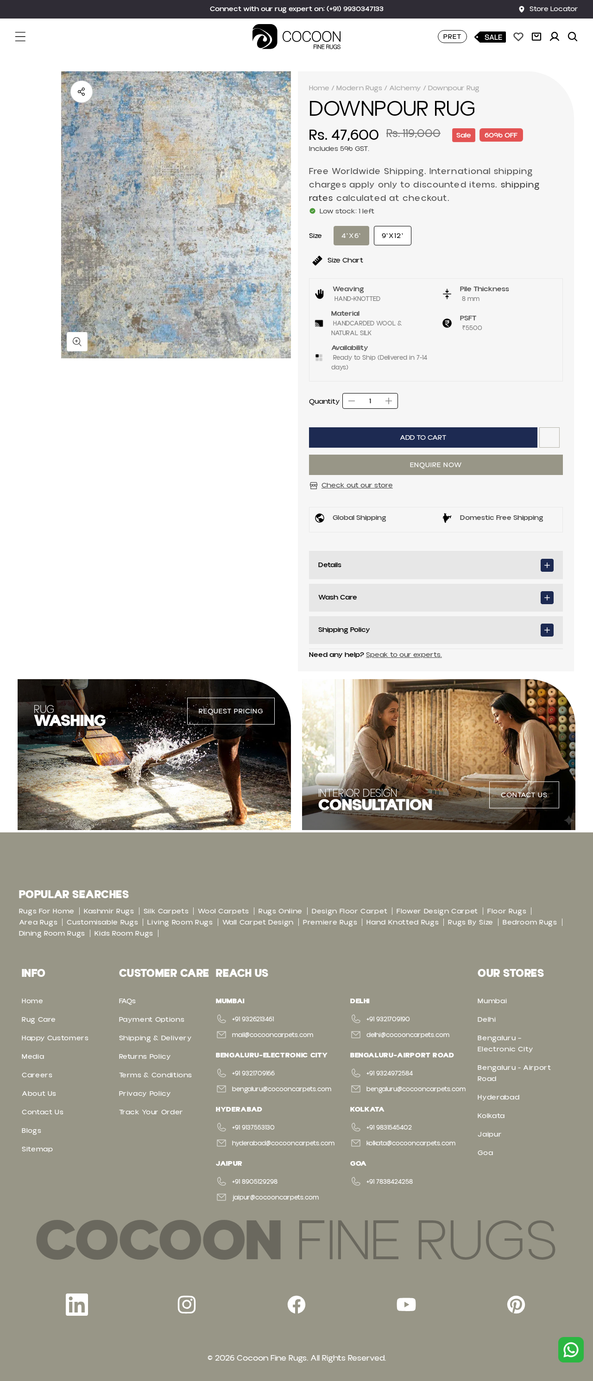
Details (329, 565)
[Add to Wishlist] (549, 437)
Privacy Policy (145, 1093)
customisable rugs (102, 922)
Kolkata (491, 1116)
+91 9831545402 (389, 1127)
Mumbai (492, 1001)
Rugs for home (47, 911)
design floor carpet (349, 911)
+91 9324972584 (389, 1073)
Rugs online (281, 911)
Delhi (487, 1019)
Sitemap (37, 1149)
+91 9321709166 (253, 1073)
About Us (39, 1093)
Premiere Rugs (330, 922)
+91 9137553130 (253, 1127)
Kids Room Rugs (124, 933)
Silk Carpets (166, 911)
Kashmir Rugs (109, 911)
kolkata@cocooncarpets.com (410, 1143)
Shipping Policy (344, 630)
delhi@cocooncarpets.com (407, 1035)
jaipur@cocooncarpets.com (275, 1197)
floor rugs (506, 911)
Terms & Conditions (156, 1075)
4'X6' (351, 236)
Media (33, 1056)
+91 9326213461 (253, 1019)
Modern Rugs (359, 88)
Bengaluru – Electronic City (506, 1043)
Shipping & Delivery (155, 1038)
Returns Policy (145, 1056)
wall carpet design (258, 922)
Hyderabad (498, 1097)
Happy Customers (55, 1038)
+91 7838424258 (389, 1182)
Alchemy (405, 88)
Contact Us (42, 1112)
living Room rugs (180, 922)
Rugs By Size (470, 922)
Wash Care (337, 597)
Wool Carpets (223, 911)
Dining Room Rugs (52, 933)
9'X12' (393, 236)
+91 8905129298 (255, 1182)
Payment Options (152, 1019)
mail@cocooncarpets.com (272, 1035)
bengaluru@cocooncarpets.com (281, 1089)
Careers (37, 1075)
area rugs (38, 922)
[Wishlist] (518, 36)
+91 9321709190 (388, 1019)
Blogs (31, 1130)
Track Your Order (151, 1112)
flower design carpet (437, 911)
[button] (26, 36)
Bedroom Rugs (530, 922)
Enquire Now (436, 465)
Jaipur (490, 1134)
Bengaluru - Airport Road (514, 1073)
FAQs (128, 1001)
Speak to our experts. (404, 655)
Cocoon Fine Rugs (272, 1358)
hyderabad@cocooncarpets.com (283, 1143)
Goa (485, 1153)
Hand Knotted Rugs (402, 922)
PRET (452, 36)
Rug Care (39, 1019)
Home (319, 88)
